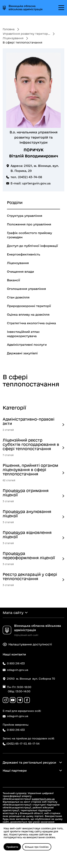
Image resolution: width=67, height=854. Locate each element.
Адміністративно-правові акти (28, 421)
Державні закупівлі (22, 353)
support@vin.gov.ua (43, 799)
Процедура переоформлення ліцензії (29, 555)
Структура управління (24, 215)
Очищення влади (20, 271)
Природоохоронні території (29, 306)
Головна (8, 29)
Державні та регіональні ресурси (29, 762)
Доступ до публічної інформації (32, 245)
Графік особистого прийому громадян (29, 235)
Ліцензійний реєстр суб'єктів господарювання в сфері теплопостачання (31, 444)
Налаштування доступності (30, 644)
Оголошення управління (26, 288)
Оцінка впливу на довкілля (28, 314)
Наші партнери (15, 770)
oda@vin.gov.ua (17, 716)
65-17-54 (33, 743)
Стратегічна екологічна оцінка (31, 323)
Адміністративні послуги (27, 344)
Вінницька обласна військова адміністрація (26, 7)
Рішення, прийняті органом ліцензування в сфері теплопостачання (30, 469)
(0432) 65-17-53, (16, 743)
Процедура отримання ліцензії (26, 492)
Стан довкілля (18, 297)
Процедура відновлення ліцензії (27, 534)
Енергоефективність (23, 254)
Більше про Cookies (37, 847)
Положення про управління (29, 224)
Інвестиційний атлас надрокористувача (23, 334)
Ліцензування (13, 38)
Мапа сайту (13, 613)
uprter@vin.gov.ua (36, 183)
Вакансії (13, 280)
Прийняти (12, 847)
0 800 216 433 (16, 729)
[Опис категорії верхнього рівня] (63, 424)
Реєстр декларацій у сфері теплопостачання (30, 576)
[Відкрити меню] (61, 7)
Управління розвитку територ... (26, 33)
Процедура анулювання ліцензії (27, 513)
